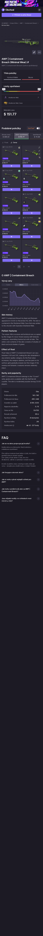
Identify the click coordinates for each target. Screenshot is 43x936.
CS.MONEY (5, 23)
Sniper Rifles (14, 23)
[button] (21, 97)
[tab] (8, 284)
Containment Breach (31, 23)
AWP (21, 23)
